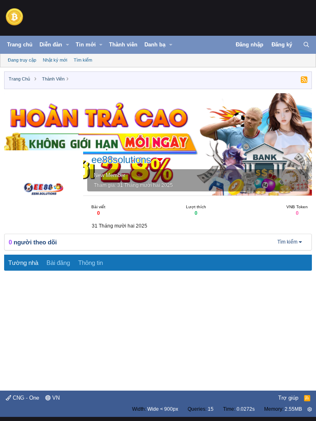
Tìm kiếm (83, 60)
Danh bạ (154, 44)
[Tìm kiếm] (306, 45)
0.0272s (246, 409)
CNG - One (25, 398)
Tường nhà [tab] (23, 262)
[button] (67, 44)
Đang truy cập (22, 60)
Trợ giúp (288, 398)
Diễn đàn (51, 44)
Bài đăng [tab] (58, 262)
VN (55, 398)
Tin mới (86, 44)
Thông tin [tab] (90, 262)
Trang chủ (20, 44)
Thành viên (123, 44)
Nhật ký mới (55, 60)
